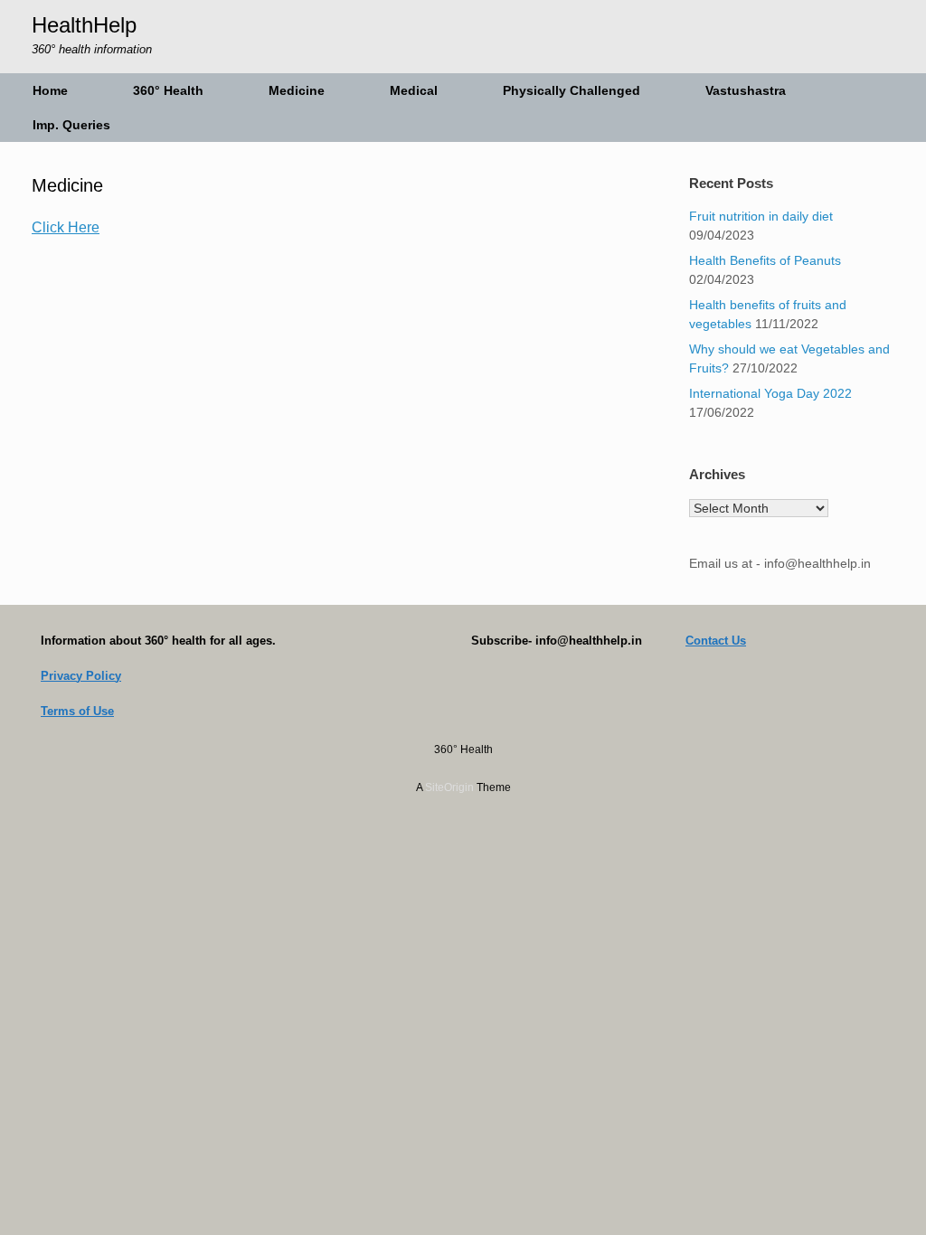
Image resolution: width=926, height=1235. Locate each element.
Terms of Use (77, 711)
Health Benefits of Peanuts (765, 260)
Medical (414, 90)
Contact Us (715, 640)
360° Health (168, 90)
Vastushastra (745, 90)
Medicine (297, 90)
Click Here (65, 227)
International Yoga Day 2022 (770, 393)
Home (50, 90)
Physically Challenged (571, 90)
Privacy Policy (81, 676)
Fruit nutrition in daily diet (761, 216)
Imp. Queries (71, 125)
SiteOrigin (449, 787)
